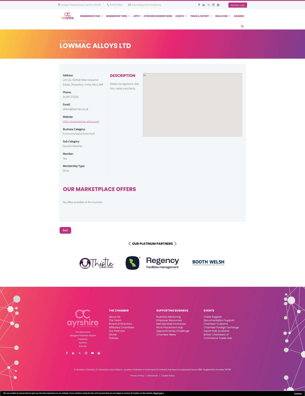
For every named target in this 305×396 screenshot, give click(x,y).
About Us (114, 317)
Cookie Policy (168, 375)
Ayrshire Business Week (158, 16)
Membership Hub (90, 16)
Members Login (238, 5)
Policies (113, 338)
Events (180, 16)
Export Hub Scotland (216, 331)
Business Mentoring (168, 317)
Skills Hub (221, 16)
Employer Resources (169, 320)
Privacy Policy (137, 375)
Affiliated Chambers (121, 327)
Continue (298, 394)
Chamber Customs (216, 324)
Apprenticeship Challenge (172, 331)
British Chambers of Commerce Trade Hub (218, 336)
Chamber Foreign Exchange (221, 327)
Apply (136, 16)
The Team (115, 320)
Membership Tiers (116, 16)
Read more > (158, 393)
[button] (242, 26)
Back (65, 230)
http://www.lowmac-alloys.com (81, 121)
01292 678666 (116, 4)
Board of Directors (120, 324)
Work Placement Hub (169, 327)
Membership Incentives (171, 324)
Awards (239, 16)
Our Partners (117, 331)
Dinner (113, 334)
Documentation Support (219, 320)
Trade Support (213, 317)
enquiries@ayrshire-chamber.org (146, 4)
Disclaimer (152, 375)
